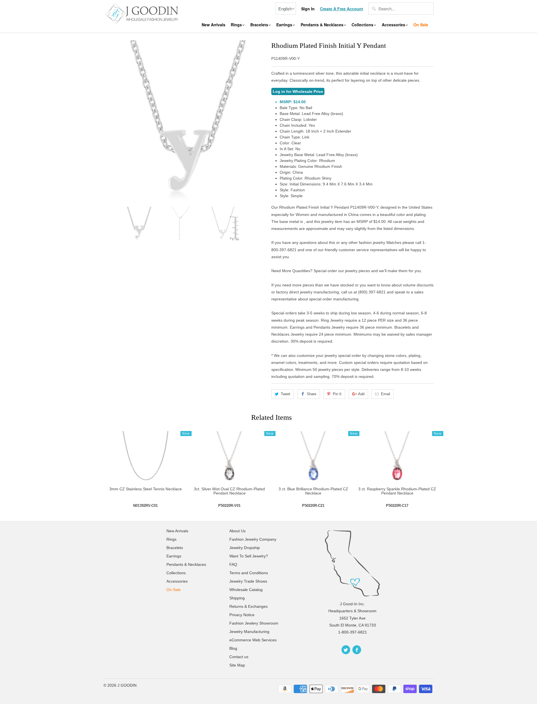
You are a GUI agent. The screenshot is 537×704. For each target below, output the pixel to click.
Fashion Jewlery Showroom (253, 623)
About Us (237, 531)
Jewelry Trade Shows (248, 581)
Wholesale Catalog (246, 589)
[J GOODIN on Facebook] (356, 649)
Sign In (308, 8)
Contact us (238, 656)
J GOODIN (126, 685)
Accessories (394, 24)
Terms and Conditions (248, 573)
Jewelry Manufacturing (249, 631)
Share (311, 394)
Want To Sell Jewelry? (248, 556)
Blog (233, 648)
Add (361, 394)
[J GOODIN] (142, 13)
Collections (363, 24)
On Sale (420, 24)
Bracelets (259, 24)
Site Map (237, 665)
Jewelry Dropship (244, 547)
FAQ (233, 564)
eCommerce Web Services (253, 640)
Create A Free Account (341, 8)
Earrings (284, 24)
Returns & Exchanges (248, 606)
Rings (237, 24)
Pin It (337, 394)
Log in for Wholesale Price (298, 91)
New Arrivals (213, 24)
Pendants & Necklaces (323, 24)
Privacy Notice (242, 615)
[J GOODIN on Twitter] (345, 649)
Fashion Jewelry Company (252, 539)
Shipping (237, 598)
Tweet (285, 394)
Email (385, 394)
